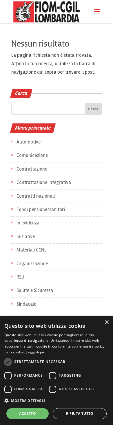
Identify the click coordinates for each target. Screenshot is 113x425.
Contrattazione (32, 169)
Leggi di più (35, 352)
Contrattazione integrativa (44, 182)
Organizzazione (32, 264)
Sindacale (26, 304)
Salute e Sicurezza (35, 290)
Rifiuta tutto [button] (80, 413)
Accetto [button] (27, 413)
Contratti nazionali (36, 196)
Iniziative (26, 236)
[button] (56, 401)
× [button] (106, 322)
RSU (20, 277)
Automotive (29, 142)
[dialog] (56, 370)
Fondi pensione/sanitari (41, 209)
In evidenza (28, 223)
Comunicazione (32, 155)
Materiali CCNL (31, 250)
